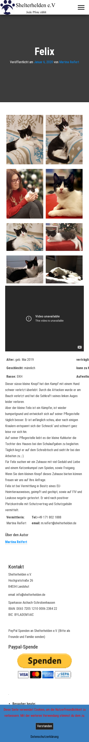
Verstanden (44, 726)
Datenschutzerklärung (44, 737)
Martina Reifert (69, 62)
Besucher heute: (24, 704)
